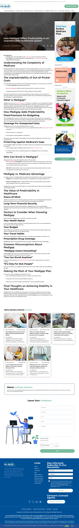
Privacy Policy (37, 483)
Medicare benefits (46, 127)
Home (35, 466)
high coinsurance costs (36, 147)
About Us (36, 468)
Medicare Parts (19, 10)
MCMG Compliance (26, 509)
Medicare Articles (38, 477)
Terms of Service (38, 481)
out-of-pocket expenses (40, 58)
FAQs (35, 472)
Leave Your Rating (44, 438)
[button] (71, 6)
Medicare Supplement (20, 103)
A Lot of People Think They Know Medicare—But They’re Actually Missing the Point (14, 366)
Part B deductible (12, 88)
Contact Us (37, 470)
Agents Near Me (38, 474)
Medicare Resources (28, 10)
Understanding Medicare (9, 10)
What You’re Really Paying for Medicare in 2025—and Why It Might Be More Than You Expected (39, 333)
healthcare (28, 56)
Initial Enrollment (10, 161)
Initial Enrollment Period (24, 260)
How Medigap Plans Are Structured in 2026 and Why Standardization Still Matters (15, 333)
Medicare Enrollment (39, 10)
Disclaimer (49, 509)
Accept (66, 526)
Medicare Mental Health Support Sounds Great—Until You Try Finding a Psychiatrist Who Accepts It (63, 333)
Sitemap (55, 509)
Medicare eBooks (38, 479)
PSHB (72, 10)
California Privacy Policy (39, 509)
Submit (57, 451)
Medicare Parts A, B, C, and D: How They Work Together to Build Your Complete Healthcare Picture (39, 366)
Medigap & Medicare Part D (51, 10)
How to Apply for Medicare (64, 10)
